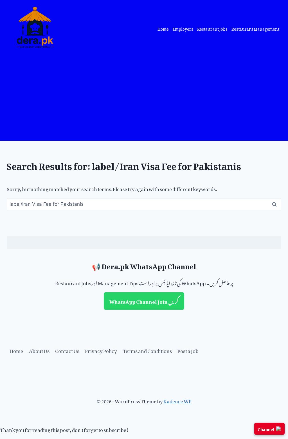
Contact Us (67, 350)
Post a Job (188, 350)
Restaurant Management (255, 28)
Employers (183, 28)
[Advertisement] (144, 98)
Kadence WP (177, 400)
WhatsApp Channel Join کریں (144, 301)
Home (163, 28)
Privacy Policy (101, 350)
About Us (39, 350)
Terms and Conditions (147, 350)
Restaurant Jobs (212, 28)
